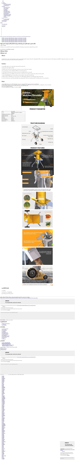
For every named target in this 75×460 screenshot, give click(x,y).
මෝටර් (5, 16)
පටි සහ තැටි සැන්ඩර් (7, 12)
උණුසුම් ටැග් (4, 324)
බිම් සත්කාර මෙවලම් (5, 333)
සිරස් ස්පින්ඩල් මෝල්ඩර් (7, 14)
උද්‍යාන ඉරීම (5, 17)
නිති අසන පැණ (4, 20)
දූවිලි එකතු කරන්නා (5, 332)
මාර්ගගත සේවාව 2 (3, 349)
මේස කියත (5, 9)
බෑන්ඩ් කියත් (6, 10)
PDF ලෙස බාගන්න (11, 49)
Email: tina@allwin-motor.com (6, 343)
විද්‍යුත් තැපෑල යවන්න (3, 348)
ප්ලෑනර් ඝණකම (6, 13)
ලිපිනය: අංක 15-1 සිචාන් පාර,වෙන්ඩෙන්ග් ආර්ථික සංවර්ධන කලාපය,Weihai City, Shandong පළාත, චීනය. (8, 345)
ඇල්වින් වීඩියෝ (6, 5)
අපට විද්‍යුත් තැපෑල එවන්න (4, 49)
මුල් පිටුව (3, 2)
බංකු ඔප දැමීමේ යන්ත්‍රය (5, 336)
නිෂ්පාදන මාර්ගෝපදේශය (6, 323)
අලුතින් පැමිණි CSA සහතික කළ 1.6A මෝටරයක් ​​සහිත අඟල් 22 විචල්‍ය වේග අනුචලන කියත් (15, 297)
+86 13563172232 (4, 24)
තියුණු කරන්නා (4, 337)
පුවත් (3, 18)
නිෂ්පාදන (3, 6)
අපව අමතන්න (4, 21)
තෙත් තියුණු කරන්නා (7, 15)
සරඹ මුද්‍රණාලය (4, 329)
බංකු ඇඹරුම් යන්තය (7, 7)
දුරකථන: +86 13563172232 (6, 342)
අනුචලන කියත (6, 8)
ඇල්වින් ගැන (4, 3)
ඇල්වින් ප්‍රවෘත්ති (6, 19)
